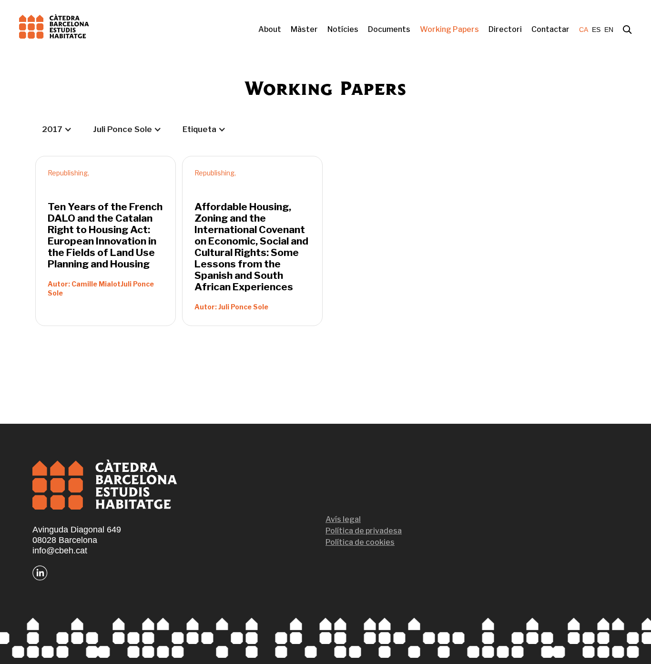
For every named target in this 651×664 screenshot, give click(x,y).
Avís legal (343, 519)
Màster (304, 29)
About (269, 29)
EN (608, 29)
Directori (505, 29)
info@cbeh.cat (59, 550)
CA (583, 29)
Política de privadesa (364, 530)
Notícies (342, 29)
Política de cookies (360, 542)
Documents (389, 29)
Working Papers (449, 29)
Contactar (550, 29)
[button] (56, 129)
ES (596, 29)
